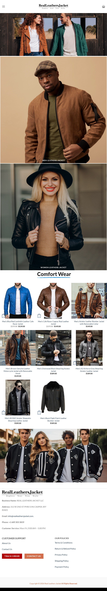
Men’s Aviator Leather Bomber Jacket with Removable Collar (89, 322)
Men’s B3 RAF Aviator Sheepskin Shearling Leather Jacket (18, 419)
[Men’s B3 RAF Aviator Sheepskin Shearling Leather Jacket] (18, 397)
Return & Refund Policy (65, 548)
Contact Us (7, 549)
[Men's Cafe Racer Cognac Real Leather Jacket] (53, 301)
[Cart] (103, 6)
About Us (6, 543)
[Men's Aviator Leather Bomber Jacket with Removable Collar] (89, 301)
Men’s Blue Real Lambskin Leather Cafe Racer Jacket (18, 322)
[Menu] (3, 6)
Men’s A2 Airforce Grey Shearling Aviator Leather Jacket (89, 369)
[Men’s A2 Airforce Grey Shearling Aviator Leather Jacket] (89, 348)
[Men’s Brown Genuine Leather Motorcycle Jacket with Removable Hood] (18, 348)
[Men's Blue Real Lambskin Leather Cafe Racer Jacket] (18, 301)
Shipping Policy (62, 561)
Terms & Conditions (63, 542)
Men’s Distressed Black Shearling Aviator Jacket (53, 369)
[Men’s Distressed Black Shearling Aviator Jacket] (53, 348)
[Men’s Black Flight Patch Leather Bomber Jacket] (53, 397)
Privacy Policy (61, 554)
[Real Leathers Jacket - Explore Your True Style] (53, 6)
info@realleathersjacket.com (20, 516)
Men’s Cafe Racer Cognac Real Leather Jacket (53, 322)
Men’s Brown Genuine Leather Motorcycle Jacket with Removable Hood (18, 370)
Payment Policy (62, 567)
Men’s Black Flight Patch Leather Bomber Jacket (53, 419)
